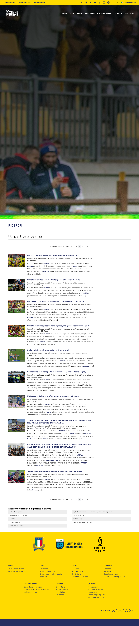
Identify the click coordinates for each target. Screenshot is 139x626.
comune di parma (16, 526)
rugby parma (14, 522)
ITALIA (130, 2)
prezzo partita (78, 515)
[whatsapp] (131, 610)
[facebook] (118, 610)
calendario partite (16, 512)
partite (12, 519)
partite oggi (77, 519)
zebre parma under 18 (18, 515)
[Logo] (11, 17)
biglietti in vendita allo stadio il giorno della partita (93, 512)
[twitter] (123, 610)
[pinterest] (127, 610)
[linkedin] (114, 610)
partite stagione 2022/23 (82, 522)
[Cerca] (118, 3)
